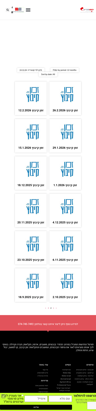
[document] (48, 205)
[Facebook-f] (12, 7)
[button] (28, 10)
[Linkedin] (12, 12)
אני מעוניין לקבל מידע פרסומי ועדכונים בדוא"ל (12, 398)
